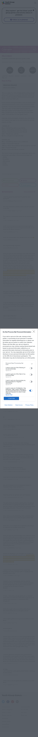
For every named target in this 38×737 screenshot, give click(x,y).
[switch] (30, 368)
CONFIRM (11, 398)
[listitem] (19, 363)
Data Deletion (9, 405)
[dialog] (19, 368)
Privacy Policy (29, 405)
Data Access (19, 405)
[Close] (34, 332)
